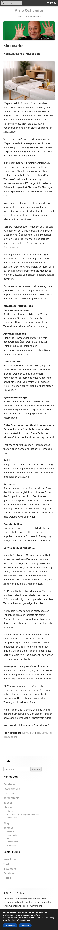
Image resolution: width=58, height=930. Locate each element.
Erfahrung (9, 599)
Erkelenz (27, 103)
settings (25, 920)
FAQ (8, 838)
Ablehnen (25, 925)
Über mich (9, 807)
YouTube (8, 864)
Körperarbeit (11, 797)
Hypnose (8, 793)
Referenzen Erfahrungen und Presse (23, 814)
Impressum (12, 845)
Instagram (9, 868)
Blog (6, 823)
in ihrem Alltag (25, 243)
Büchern (46, 591)
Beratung (9, 784)
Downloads (12, 835)
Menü (53, 2)
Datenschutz (12, 842)
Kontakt (26, 733)
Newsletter (12, 818)
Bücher (7, 802)
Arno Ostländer (29, 11)
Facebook (9, 873)
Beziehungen (10, 247)
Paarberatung (11, 788)
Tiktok (7, 877)
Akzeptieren (10, 925)
